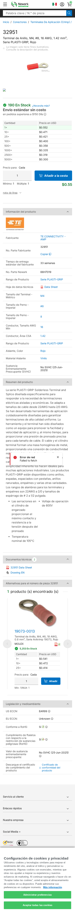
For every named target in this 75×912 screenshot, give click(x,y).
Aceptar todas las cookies (37, 905)
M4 (42, 295)
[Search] (69, 13)
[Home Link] (25, 4)
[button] (5, 4)
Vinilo (43, 358)
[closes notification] (58, 457)
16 (41, 326)
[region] (37, 880)
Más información (52, 887)
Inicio (6, 22)
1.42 (43, 335)
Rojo (43, 350)
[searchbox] (34, 13)
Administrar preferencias (37, 894)
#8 (42, 306)
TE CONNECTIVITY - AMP (53, 238)
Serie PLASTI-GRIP (51, 279)
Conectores (20, 22)
